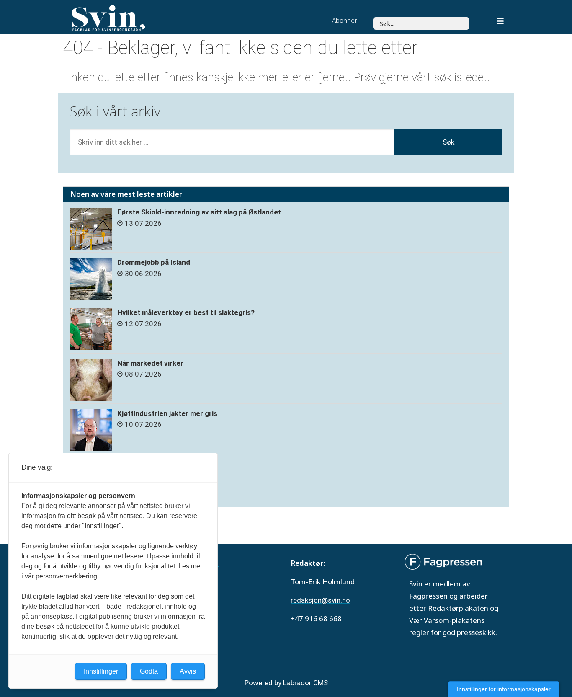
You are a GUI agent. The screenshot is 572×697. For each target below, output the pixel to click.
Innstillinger (101, 671)
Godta (149, 671)
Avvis (188, 671)
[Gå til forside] (160, 18)
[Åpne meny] (500, 22)
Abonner (344, 20)
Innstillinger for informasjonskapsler (504, 689)
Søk (448, 142)
